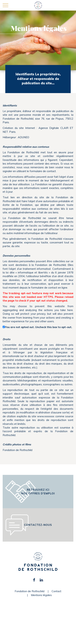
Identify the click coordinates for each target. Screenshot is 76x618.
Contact (56, 591)
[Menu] (5, 5)
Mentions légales (41, 595)
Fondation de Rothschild (29, 591)
